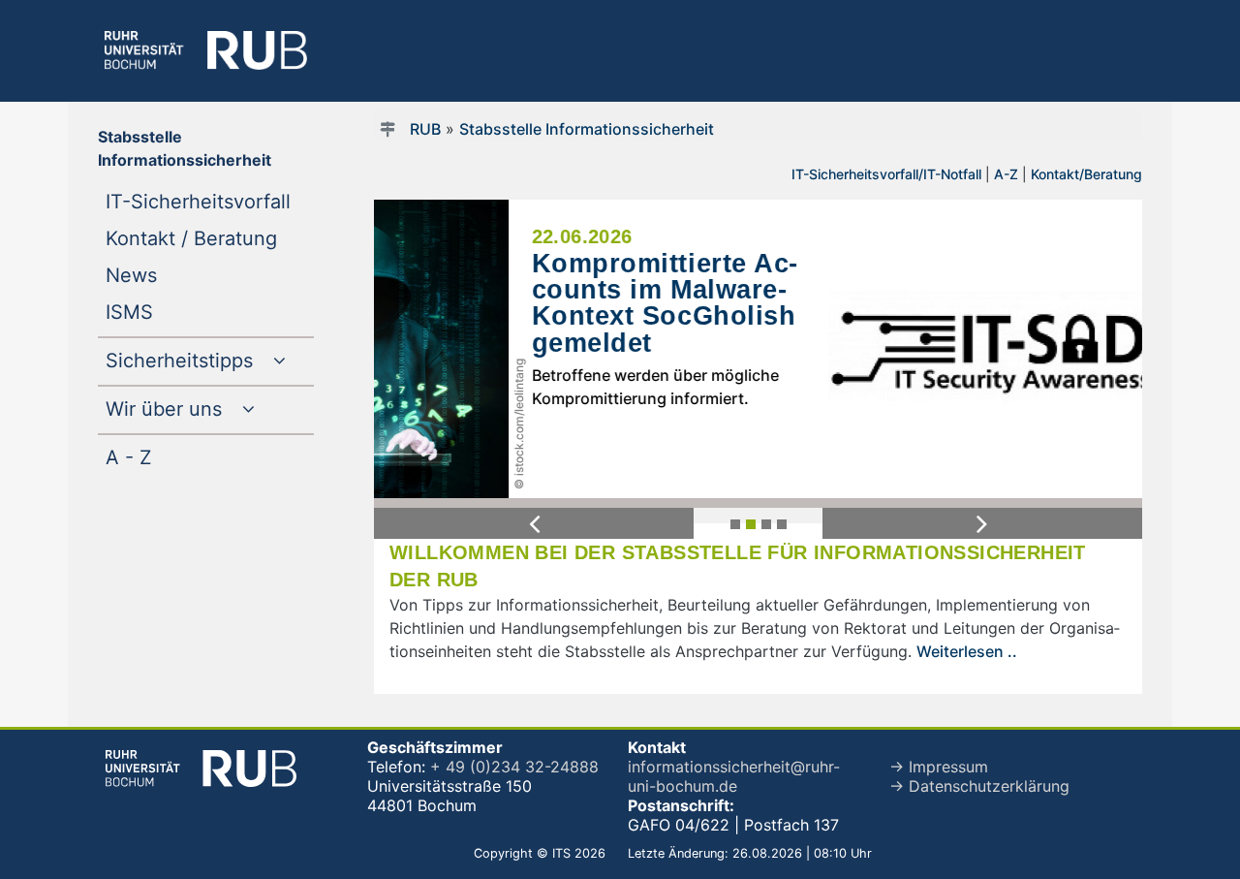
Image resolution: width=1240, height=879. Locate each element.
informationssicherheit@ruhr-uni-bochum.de (734, 776)
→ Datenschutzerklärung (979, 786)
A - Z (168, 457)
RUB (425, 129)
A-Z (1006, 174)
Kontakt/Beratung (1086, 174)
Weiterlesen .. (966, 651)
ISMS (169, 311)
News (170, 275)
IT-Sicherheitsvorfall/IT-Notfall (886, 174)
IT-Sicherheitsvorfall (210, 201)
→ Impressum (938, 766)
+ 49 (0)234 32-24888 (514, 766)
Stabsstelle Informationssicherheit (586, 129)
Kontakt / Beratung (210, 238)
